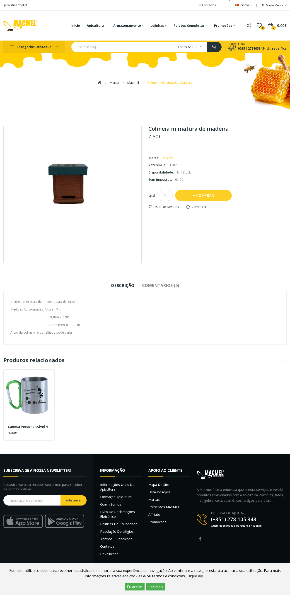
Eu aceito (134, 586)
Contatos (107, 546)
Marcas (154, 499)
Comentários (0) (160, 285)
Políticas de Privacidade (119, 524)
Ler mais (156, 586)
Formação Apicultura (116, 496)
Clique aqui (196, 575)
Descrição (122, 285)
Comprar (205, 195)
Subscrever (73, 500)
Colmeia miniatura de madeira (169, 82)
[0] (259, 25)
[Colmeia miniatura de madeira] (72, 195)
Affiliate (154, 514)
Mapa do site (158, 484)
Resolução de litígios (117, 531)
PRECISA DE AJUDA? (227, 513)
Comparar (199, 207)
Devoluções (109, 554)
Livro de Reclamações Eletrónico (117, 514)
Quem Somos (110, 504)
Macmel (133, 82)
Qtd (151, 195)
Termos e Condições (116, 539)
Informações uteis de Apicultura (117, 486)
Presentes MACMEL (164, 507)
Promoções (157, 522)
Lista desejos (159, 492)
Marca (114, 82)
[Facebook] (200, 539)
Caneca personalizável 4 (28, 426)
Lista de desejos (166, 207)
